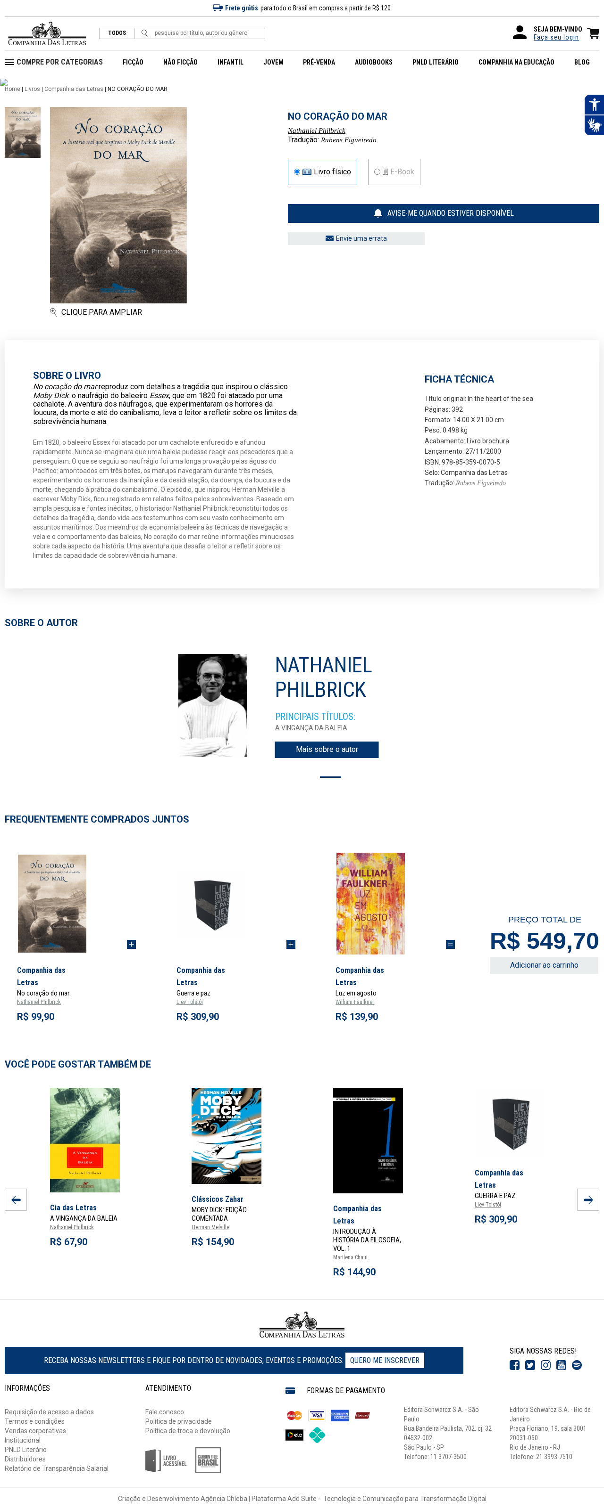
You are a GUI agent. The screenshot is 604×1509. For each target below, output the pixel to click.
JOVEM (273, 62)
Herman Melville (210, 1227)
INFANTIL (230, 62)
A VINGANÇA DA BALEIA (311, 728)
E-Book (402, 172)
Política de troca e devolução (187, 1431)
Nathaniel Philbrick (316, 130)
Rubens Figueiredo (349, 140)
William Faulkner (355, 1002)
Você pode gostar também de (78, 1064)
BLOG (582, 62)
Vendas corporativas (35, 1431)
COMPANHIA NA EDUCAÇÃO (516, 62)
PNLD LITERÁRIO (435, 62)
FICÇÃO (133, 62)
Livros (32, 89)
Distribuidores (25, 1459)
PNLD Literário (26, 1449)
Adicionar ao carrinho (544, 965)
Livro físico (332, 172)
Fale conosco (164, 1412)
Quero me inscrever (384, 1360)
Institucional (23, 1440)
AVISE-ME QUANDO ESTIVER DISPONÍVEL (450, 213)
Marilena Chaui (350, 1257)
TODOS (117, 33)
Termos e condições (35, 1421)
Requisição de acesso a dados (49, 1412)
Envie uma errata (361, 238)
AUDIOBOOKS (374, 62)
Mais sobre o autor (327, 749)
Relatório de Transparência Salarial (57, 1468)
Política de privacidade (178, 1421)
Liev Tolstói (189, 1002)
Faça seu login (556, 37)
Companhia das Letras (73, 89)
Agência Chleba (224, 1498)
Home (12, 89)
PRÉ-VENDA (319, 62)
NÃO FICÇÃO (180, 62)
